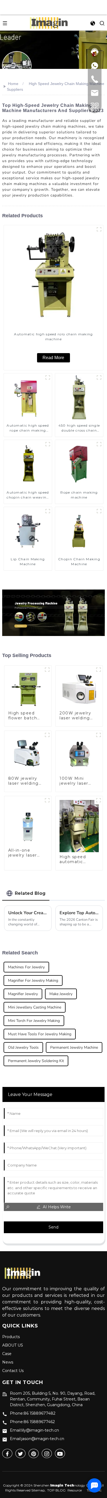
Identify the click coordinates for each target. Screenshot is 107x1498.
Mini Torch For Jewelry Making (34, 1020)
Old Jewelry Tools (23, 1047)
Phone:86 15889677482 (32, 1413)
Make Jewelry (60, 993)
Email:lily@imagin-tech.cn (34, 1430)
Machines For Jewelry (26, 967)
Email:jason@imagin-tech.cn (37, 1438)
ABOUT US (12, 1345)
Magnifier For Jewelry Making (33, 980)
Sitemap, (38, 1490)
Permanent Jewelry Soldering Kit (36, 1060)
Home (13, 83)
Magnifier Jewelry (23, 993)
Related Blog (30, 893)
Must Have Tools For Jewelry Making (39, 1034)
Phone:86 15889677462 (32, 1421)
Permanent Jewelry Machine (74, 1047)
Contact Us (13, 1370)
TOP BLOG (56, 1490)
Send (53, 1227)
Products (11, 1336)
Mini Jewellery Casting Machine (34, 1007)
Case (7, 1353)
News (7, 1362)
